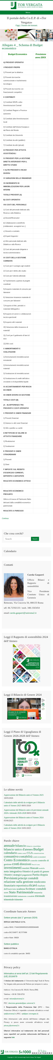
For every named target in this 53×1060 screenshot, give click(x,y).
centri (24, 853)
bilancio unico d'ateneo (18, 849)
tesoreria (38, 892)
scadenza (20, 889)
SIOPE (6, 893)
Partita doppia (40, 874)
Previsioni (10, 878)
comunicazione (38, 853)
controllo (33, 861)
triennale (40, 895)
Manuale (34, 868)
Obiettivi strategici (13, 874)
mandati (25, 868)
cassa (19, 853)
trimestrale (9, 899)
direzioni (25, 864)
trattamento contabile (26, 896)
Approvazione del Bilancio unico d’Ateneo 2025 (23, 795)
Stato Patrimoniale (21, 892)
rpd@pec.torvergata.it (30, 1014)
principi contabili (28, 878)
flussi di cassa (36, 864)
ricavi (33, 885)
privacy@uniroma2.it (11, 1026)
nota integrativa (13, 871)
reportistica (22, 885)
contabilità (25, 856)
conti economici (39, 857)
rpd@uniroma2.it (10, 1014)
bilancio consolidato (33, 846)
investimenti (13, 868)
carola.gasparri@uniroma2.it (23, 613)
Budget (38, 849)
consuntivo (11, 856)
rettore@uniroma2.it (16, 999)
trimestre (18, 899)
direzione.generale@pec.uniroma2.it (21, 1003)
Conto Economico (17, 860)
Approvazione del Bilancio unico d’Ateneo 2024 (23, 817)
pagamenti (27, 875)
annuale (9, 845)
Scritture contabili (36, 888)
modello (42, 868)
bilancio (20, 845)
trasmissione (10, 896)
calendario (10, 852)
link (13, 1037)
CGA (30, 852)
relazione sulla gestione (18, 881)
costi (15, 864)
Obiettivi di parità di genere (35, 871)
